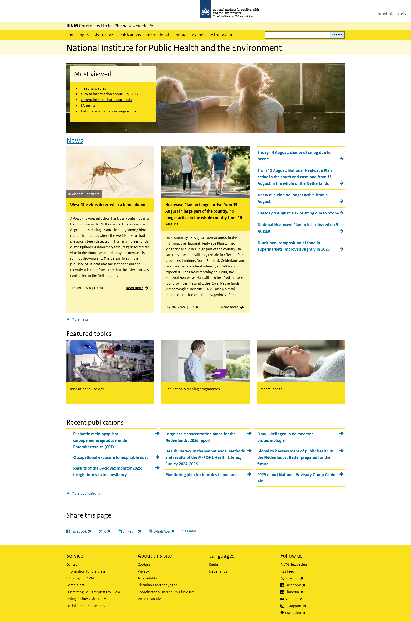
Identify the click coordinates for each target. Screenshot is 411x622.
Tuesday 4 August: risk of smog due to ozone (298, 213)
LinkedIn (306, 591)
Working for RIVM (80, 578)
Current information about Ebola (106, 99)
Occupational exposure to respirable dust (110, 457)
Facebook (307, 585)
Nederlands (385, 14)
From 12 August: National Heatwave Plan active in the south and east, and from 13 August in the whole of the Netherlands (295, 177)
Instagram (308, 605)
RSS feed (287, 571)
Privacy (143, 571)
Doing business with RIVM (86, 599)
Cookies (144, 564)
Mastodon (307, 612)
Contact (180, 35)
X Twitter (306, 578)
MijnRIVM (222, 35)
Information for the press (85, 571)
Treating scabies (93, 88)
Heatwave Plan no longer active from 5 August (293, 198)
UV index (88, 105)
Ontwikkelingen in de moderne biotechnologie (285, 437)
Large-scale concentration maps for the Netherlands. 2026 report (200, 437)
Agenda (199, 35)
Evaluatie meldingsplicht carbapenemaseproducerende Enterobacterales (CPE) (100, 440)
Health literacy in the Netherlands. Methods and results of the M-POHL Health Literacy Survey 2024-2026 (205, 457)
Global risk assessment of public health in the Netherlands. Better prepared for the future (295, 457)
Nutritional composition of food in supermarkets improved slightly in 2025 (294, 246)
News (75, 140)
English (402, 14)
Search (337, 35)
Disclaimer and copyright (157, 585)
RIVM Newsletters (294, 564)
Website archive (150, 599)
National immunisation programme (108, 111)
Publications (130, 35)
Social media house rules (85, 605)
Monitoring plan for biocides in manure (201, 474)
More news (79, 319)
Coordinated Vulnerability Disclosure (166, 592)
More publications (85, 493)
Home (70, 35)
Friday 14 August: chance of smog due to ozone (294, 155)
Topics (83, 35)
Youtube (306, 598)
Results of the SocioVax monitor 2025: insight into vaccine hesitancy (107, 471)
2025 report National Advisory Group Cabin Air (296, 478)
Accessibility (147, 578)
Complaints (75, 585)
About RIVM (104, 35)
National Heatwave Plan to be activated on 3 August (298, 228)
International (157, 35)
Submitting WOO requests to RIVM (93, 592)
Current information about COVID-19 (109, 94)
